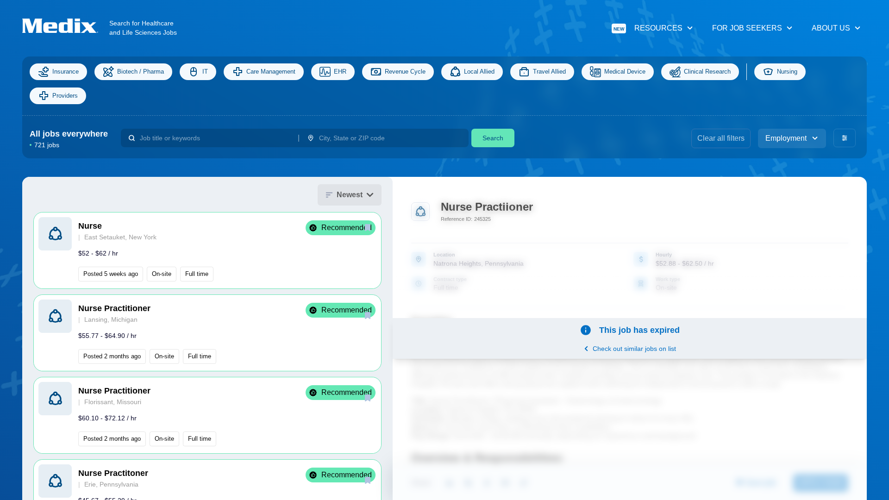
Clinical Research (707, 71)
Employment (786, 138)
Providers (65, 95)
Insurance (65, 71)
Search (492, 138)
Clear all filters (721, 138)
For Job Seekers (747, 28)
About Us (831, 28)
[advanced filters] (844, 138)
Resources (648, 28)
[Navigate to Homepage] (65, 26)
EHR (340, 71)
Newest (350, 195)
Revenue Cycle (405, 71)
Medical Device (624, 71)
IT (205, 71)
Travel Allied (549, 71)
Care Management (270, 71)
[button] (207, 250)
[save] (368, 227)
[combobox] (215, 138)
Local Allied (479, 71)
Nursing (787, 71)
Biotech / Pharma (140, 71)
